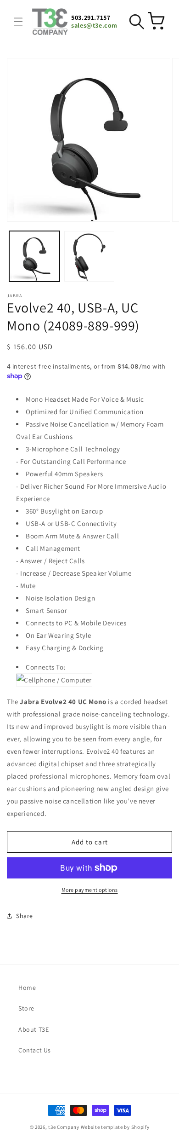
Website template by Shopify (115, 1127)
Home (27, 987)
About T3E (33, 1029)
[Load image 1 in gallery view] (34, 256)
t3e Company (63, 1127)
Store (26, 1008)
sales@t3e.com (94, 25)
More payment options (90, 889)
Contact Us (34, 1050)
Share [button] (24, 916)
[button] (18, 22)
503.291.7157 (90, 18)
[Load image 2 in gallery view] (89, 256)
